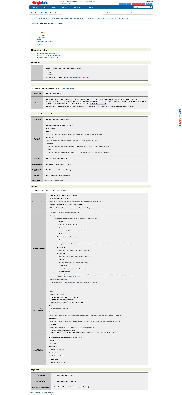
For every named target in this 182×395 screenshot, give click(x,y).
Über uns (90, 7)
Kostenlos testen (138, 3)
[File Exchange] (180, 121)
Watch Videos (125, 3)
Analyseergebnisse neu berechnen (79, 77)
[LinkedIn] (180, 113)
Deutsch (34, 13)
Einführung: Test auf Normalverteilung (48, 53)
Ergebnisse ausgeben (62, 190)
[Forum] (180, 119)
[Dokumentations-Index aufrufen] (41, 13)
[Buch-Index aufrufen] (46, 13)
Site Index (31, 394)
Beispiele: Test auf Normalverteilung (47, 57)
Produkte (35, 7)
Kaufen (149, 3)
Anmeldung (149, 1)
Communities (76, 7)
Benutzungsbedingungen (48, 394)
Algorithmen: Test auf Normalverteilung (48, 55)
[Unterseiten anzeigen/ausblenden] (60, 13)
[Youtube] (180, 124)
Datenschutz (38, 394)
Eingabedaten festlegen (67, 88)
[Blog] (180, 116)
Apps (44, 7)
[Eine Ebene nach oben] (51, 13)
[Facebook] (180, 110)
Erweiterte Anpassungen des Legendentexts (69, 276)
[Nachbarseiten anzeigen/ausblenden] (55, 13)
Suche (149, 13)
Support (64, 7)
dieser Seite (101, 18)
